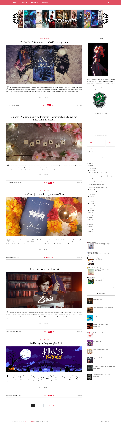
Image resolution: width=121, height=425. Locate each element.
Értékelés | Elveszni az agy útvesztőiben (44, 194)
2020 (89, 166)
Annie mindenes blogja (94, 258)
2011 (89, 231)
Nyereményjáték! (97, 299)
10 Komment (78, 182)
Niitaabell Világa (92, 242)
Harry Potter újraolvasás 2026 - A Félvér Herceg (103, 279)
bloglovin (91, 144)
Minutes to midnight (93, 252)
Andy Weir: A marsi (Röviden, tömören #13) (103, 307)
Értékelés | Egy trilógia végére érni (44, 343)
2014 (89, 224)
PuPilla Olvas (91, 277)
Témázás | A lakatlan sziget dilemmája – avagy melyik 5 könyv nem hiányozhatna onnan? (44, 118)
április (91, 203)
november (92, 170)
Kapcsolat (45, 2)
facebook (91, 151)
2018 (89, 215)
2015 (89, 222)
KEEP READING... (44, 97)
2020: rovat (44, 112)
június (91, 199)
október (92, 189)
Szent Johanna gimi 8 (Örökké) (100, 349)
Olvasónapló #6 (98, 259)
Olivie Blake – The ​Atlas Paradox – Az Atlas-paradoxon (98, 254)
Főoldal (15, 2)
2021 (89, 163)
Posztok (24, 2)
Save (49, 105)
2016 (89, 219)
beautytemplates (30, 421)
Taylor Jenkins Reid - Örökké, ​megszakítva (102, 269)
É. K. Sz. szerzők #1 (98, 341)
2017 (89, 217)
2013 (89, 226)
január (91, 210)
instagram (110, 144)
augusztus (92, 194)
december (92, 168)
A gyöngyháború (97, 358)
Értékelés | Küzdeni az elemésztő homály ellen (44, 42)
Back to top (104, 421)
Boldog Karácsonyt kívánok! (100, 332)
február (92, 208)
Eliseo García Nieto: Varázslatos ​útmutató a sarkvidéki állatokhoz (102, 244)
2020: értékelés (44, 38)
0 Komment (79, 105)
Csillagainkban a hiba (98, 316)
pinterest (101, 144)
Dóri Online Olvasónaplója (94, 268)
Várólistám (34, 2)
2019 (89, 212)
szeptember (93, 192)
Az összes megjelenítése (110, 287)
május (91, 201)
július (91, 196)
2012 (89, 229)
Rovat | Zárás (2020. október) (44, 269)
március (92, 205)
